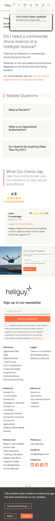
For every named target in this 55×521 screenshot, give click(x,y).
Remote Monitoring (13, 379)
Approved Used (11, 351)
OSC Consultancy (13, 365)
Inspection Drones (13, 413)
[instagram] (46, 465)
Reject (10, 516)
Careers (35, 402)
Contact (35, 406)
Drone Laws (9, 447)
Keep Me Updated (28, 269)
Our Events (36, 395)
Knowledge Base (12, 465)
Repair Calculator (12, 457)
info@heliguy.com (40, 454)
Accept (26, 516)
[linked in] (32, 465)
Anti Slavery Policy (40, 354)
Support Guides (11, 461)
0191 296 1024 (37, 444)
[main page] (9, 4)
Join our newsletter (27, 318)
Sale (6, 354)
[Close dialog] (54, 247)
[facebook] (37, 465)
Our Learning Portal (40, 399)
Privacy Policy (36, 338)
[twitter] (41, 465)
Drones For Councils (14, 417)
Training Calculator (13, 454)
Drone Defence (11, 376)
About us (35, 392)
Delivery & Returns (40, 358)
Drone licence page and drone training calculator (26, 77)
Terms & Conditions (41, 351)
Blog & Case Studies (14, 443)
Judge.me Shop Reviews (20, 224)
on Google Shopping (14, 201)
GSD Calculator (11, 450)
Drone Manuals (11, 468)
